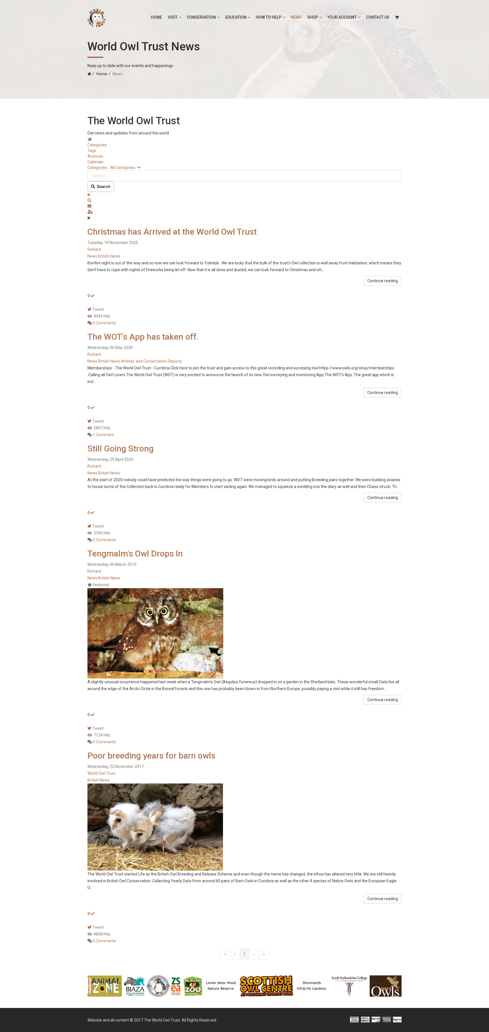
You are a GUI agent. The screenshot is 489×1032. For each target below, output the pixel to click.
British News (109, 256)
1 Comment (103, 435)
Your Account (342, 17)
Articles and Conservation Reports (151, 361)
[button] (244, 200)
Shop (312, 17)
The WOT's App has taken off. (143, 337)
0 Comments (104, 323)
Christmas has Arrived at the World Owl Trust (172, 232)
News (296, 17)
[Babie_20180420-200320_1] (244, 827)
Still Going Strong (120, 448)
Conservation (201, 17)
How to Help (268, 17)
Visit (172, 17)
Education (235, 17)
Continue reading (382, 281)
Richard (94, 249)
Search (102, 186)
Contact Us (377, 17)
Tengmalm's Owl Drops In (135, 553)
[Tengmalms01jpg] (244, 633)
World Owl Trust (101, 773)
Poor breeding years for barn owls (151, 756)
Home (156, 17)
